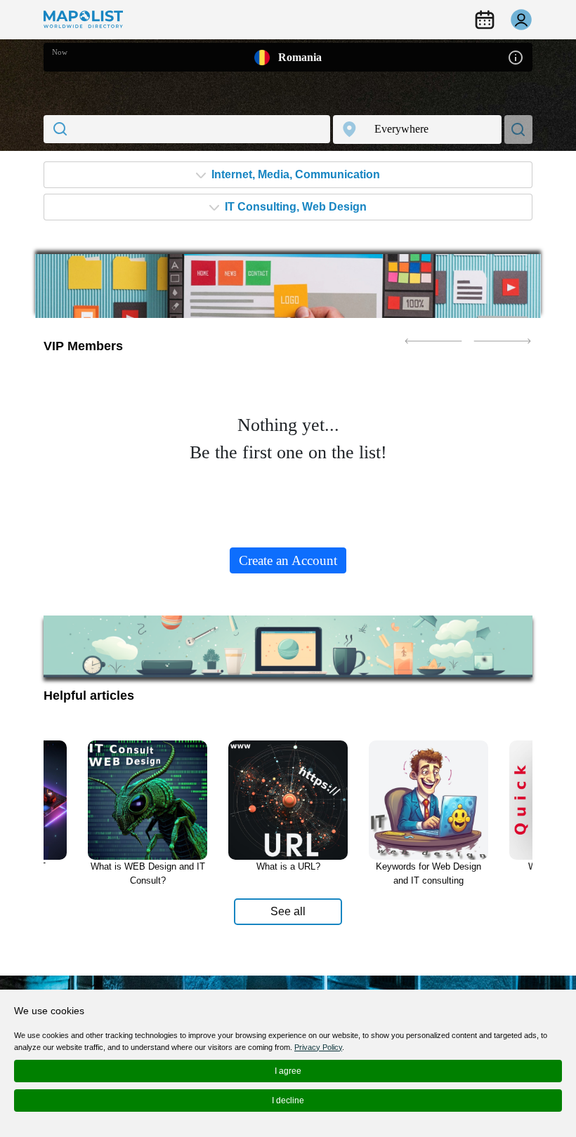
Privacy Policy (318, 1047)
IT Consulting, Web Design (294, 207)
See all (288, 911)
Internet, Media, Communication (294, 174)
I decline (288, 1100)
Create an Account (288, 560)
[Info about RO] (515, 56)
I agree (288, 1071)
